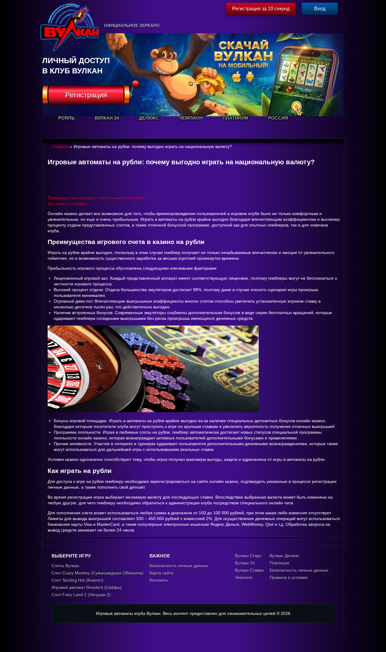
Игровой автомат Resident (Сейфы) (87, 587)
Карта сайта (161, 572)
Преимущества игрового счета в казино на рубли (96, 197)
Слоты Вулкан (65, 565)
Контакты (159, 580)
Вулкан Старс (248, 555)
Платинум (279, 562)
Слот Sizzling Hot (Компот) (77, 580)
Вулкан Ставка (249, 570)
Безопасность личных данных (179, 565)
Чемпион (244, 577)
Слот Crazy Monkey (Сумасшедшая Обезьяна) (98, 572)
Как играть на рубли (67, 203)
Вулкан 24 (245, 562)
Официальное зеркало (132, 25)
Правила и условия (289, 577)
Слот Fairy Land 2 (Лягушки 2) (81, 594)
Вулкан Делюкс (284, 555)
